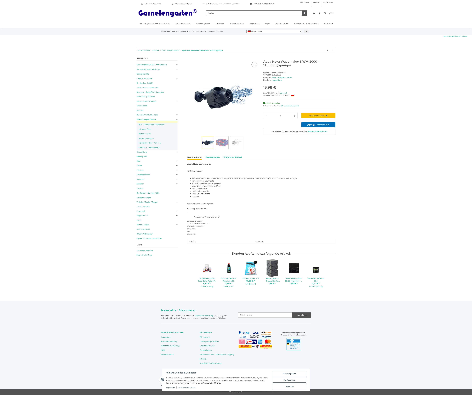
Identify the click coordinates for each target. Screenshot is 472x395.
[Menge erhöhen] (294, 115)
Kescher (140, 188)
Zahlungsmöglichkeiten (209, 341)
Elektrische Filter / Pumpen (150, 143)
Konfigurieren (289, 380)
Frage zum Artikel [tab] (233, 157)
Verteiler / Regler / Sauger (147, 202)
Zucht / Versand (143, 206)
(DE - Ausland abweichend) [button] (290, 106)
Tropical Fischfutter (145, 78)
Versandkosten (206, 350)
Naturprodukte (143, 74)
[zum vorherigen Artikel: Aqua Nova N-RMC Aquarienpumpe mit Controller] (327, 50)
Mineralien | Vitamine (146, 96)
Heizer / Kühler (145, 134)
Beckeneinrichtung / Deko (147, 115)
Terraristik (220, 23)
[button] (314, 13)
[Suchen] (304, 13)
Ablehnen (290, 386)
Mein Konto (304, 2)
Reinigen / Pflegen (144, 197)
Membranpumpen (146, 138)
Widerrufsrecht (167, 354)
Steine (139, 165)
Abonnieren (302, 315)
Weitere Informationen (317, 131)
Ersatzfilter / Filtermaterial (149, 147)
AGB (163, 350)
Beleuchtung (142, 152)
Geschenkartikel (143, 229)
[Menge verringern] (266, 115)
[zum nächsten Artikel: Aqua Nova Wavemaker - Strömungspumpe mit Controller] (332, 50)
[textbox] (274, 31)
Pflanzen (140, 170)
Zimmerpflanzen (237, 23)
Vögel (267, 23)
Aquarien (140, 179)
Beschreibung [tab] (194, 157)
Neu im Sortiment (183, 23)
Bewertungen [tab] (213, 157)
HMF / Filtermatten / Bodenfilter (152, 124)
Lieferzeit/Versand (207, 346)
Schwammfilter (145, 129)
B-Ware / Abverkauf (145, 234)
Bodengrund (142, 156)
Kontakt (316, 2)
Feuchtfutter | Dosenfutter (148, 87)
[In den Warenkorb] (189, 58)
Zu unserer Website (145, 250)
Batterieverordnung (169, 341)
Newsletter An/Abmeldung (210, 363)
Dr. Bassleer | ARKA (145, 83)
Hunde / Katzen (282, 23)
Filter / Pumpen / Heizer (282, 77)
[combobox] (274, 31)
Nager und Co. (142, 215)
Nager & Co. (254, 23)
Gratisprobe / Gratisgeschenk (306, 23)
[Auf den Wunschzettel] (254, 64)
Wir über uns (205, 337)
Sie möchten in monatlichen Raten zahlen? (299, 131)
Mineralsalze (142, 106)
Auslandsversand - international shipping (217, 354)
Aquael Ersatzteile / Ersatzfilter (149, 238)
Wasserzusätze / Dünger (147, 101)
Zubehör (140, 184)
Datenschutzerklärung (187, 387)
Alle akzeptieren (289, 373)
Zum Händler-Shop (144, 255)
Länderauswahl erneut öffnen (455, 36)
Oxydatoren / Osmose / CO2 (148, 193)
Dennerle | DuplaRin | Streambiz (150, 92)
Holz (138, 161)
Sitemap (203, 359)
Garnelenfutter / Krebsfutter (148, 69)
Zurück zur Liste (144, 50)
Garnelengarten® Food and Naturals (155, 23)
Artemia (140, 110)
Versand (283, 93)
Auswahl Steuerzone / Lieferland (277, 95)
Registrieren (328, 2)
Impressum (170, 387)
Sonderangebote (203, 23)
